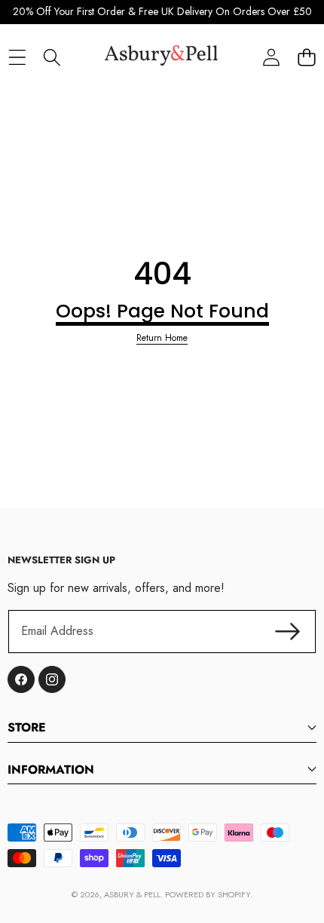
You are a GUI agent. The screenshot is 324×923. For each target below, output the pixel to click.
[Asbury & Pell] (161, 57)
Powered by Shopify (207, 894)
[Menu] (17, 58)
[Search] (52, 58)
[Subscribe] (288, 631)
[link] (162, 338)
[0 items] (306, 58)
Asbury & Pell (132, 894)
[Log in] (271, 58)
